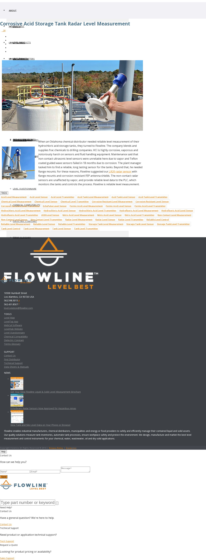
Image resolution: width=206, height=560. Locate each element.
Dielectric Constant (14, 340)
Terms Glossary (12, 343)
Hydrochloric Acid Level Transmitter (97, 210)
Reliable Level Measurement (15, 224)
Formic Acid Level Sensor (118, 206)
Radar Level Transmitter (130, 219)
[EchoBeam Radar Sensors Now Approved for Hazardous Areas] (16, 395)
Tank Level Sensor (61, 228)
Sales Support (7, 558)
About (13, 10)
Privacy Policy (56, 448)
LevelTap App (11, 321)
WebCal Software (13, 325)
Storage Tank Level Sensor (140, 224)
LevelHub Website (13, 328)
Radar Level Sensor (105, 219)
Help (3, 451)
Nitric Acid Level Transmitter (139, 215)
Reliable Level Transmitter (71, 224)
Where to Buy (17, 58)
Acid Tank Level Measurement (92, 197)
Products (14, 26)
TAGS (4, 193)
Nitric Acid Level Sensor (109, 215)
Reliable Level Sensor (44, 224)
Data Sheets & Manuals (16, 366)
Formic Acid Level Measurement (86, 206)
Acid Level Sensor (39, 197)
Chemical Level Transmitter (75, 201)
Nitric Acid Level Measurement (78, 215)
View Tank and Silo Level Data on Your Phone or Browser (40, 424)
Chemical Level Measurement (16, 201)
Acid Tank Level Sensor (123, 197)
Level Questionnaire (24, 188)
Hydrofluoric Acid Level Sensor (177, 210)
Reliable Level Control (157, 219)
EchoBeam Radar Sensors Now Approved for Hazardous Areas (43, 408)
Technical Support (13, 363)
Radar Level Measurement (78, 219)
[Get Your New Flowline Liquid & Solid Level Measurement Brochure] (16, 378)
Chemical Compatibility (16, 336)
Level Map (9, 317)
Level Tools (16, 42)
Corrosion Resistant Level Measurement (112, 201)
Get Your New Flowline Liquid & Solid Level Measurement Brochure (45, 391)
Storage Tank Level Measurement (106, 224)
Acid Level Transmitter (62, 197)
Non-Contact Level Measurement (174, 215)
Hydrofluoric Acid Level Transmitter (19, 215)
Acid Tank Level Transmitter (153, 197)
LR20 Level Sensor (50, 215)
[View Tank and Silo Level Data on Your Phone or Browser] (16, 412)
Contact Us (10, 355)
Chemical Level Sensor (45, 201)
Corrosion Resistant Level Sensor (152, 201)
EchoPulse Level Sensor (55, 206)
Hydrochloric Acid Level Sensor (60, 210)
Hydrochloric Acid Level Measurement (21, 210)
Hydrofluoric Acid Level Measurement (138, 210)
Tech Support (7, 541)
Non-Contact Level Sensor (14, 219)
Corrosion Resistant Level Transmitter (20, 206)
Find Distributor (12, 359)
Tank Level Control (10, 228)
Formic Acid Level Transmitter (150, 206)
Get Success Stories (24, 139)
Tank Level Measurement (36, 228)
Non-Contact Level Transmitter (46, 219)
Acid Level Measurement (14, 197)
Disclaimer (71, 448)
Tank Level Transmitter (86, 228)
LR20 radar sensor (120, 171)
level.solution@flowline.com (18, 308)
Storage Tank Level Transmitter (173, 224)
